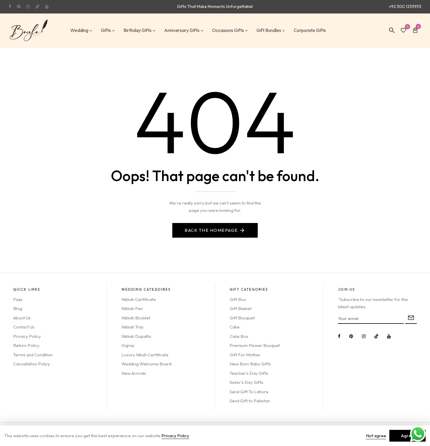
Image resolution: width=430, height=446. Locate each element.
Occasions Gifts (228, 30)
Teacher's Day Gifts (249, 373)
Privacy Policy (27, 336)
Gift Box (238, 299)
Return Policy (26, 345)
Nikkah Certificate (138, 299)
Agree (407, 435)
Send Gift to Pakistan (250, 401)
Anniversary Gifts (181, 30)
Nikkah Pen (132, 308)
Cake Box (239, 336)
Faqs (18, 299)
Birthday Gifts (137, 30)
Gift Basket (241, 308)
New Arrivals (133, 373)
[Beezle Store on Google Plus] (37, 6)
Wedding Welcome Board (146, 364)
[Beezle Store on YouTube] (47, 6)
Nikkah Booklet (135, 318)
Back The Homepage (211, 230)
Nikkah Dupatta (136, 336)
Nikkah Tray (132, 327)
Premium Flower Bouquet (255, 345)
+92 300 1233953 (405, 6)
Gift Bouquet (242, 318)
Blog (17, 308)
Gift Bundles (269, 30)
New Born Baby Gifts (250, 364)
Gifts (106, 30)
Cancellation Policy (31, 364)
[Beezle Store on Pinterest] (18, 6)
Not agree (376, 435)
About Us (22, 318)
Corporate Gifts (310, 30)
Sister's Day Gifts (246, 382)
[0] (403, 30)
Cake (235, 327)
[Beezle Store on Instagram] (28, 6)
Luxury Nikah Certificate (144, 355)
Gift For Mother (245, 355)
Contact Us (24, 327)
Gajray (128, 345)
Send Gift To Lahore (249, 391)
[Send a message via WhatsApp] (418, 434)
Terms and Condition (33, 355)
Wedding (79, 30)
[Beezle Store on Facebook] (10, 6)
